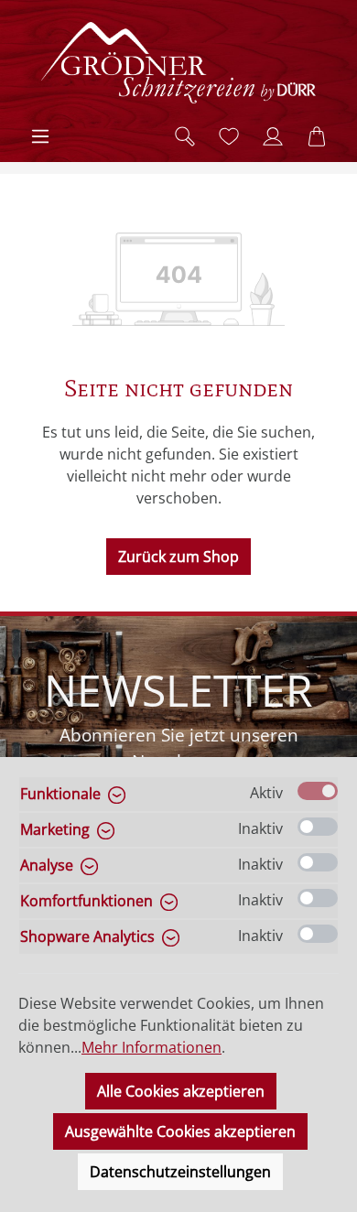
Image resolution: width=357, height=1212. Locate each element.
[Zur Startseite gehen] (178, 62)
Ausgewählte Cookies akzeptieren (180, 1131)
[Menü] (40, 136)
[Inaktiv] (318, 826)
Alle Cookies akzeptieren (181, 1091)
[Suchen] (185, 136)
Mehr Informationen (151, 1047)
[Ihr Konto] (273, 136)
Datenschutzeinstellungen (180, 1172)
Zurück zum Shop (178, 556)
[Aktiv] (318, 791)
